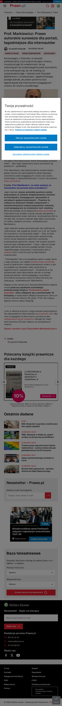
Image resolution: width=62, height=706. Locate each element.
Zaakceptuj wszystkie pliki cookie (31, 147)
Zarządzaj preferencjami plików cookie (31, 154)
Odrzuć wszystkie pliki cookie (31, 137)
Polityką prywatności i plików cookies (31, 130)
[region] (31, 129)
